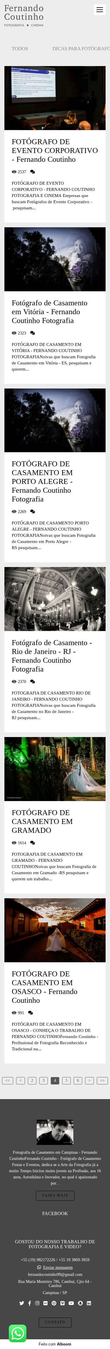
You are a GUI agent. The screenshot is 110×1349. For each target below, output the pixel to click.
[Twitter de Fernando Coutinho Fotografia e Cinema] (21, 1303)
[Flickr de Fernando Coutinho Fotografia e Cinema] (45, 1303)
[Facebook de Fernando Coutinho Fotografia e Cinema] (29, 1303)
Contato (55, 1322)
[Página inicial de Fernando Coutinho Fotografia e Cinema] (23, 15)
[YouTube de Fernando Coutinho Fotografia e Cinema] (71, 1303)
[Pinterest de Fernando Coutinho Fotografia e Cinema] (54, 1303)
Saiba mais (55, 1195)
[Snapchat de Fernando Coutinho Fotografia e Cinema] (80, 1303)
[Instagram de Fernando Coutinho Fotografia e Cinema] (37, 1303)
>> (102, 1080)
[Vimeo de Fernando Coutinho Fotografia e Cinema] (62, 1303)
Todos (20, 48)
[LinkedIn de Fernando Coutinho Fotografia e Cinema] (89, 1303)
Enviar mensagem (58, 1268)
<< (7, 1080)
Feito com (55, 1344)
